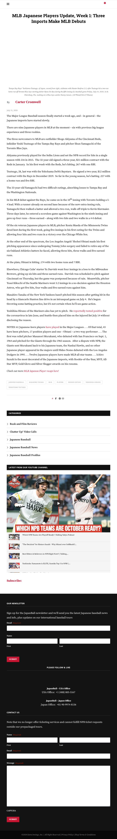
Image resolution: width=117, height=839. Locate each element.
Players (60, 382)
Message (15, 763)
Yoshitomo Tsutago (17, 387)
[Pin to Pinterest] (60, 398)
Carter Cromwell (28, 102)
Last (61, 646)
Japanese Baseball (16, 382)
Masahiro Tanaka (36, 382)
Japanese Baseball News (24, 447)
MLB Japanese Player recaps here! (41, 371)
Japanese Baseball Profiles (25, 455)
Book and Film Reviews (23, 424)
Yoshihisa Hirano (93, 382)
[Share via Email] (63, 398)
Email (14, 623)
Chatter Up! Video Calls (23, 431)
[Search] (108, 4)
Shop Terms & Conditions (85, 834)
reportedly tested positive (87, 311)
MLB (50, 382)
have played (52, 327)
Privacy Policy (67, 834)
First (9, 646)
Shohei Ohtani (74, 382)
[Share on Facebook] (56, 398)
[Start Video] (58, 503)
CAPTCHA (11, 810)
